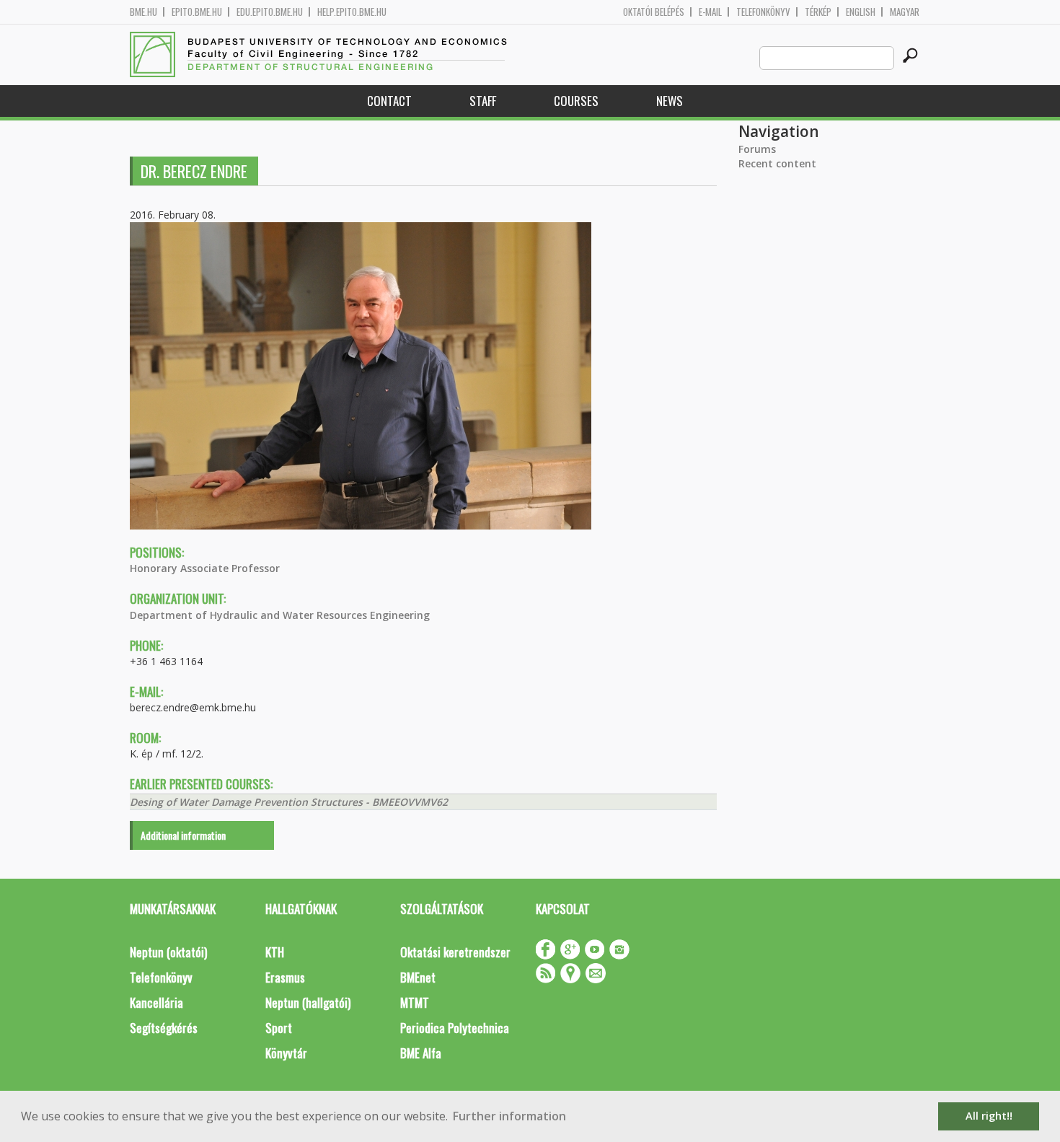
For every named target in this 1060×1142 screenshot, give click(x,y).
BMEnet (418, 977)
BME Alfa (420, 1053)
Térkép (818, 12)
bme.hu (143, 12)
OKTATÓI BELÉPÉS (653, 12)
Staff (482, 101)
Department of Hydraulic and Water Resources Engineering (280, 615)
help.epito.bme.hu (352, 12)
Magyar (904, 12)
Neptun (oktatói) (168, 952)
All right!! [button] (989, 1116)
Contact (389, 101)
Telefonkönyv (763, 12)
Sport (278, 1028)
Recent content (777, 163)
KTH (274, 952)
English (860, 12)
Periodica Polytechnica (454, 1028)
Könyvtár (286, 1053)
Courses (576, 101)
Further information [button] (509, 1116)
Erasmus (285, 977)
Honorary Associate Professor (205, 568)
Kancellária (156, 1002)
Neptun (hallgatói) (307, 1002)
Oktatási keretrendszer (455, 952)
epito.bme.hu (197, 12)
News (669, 101)
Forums (757, 149)
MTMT (414, 1002)
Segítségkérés (164, 1028)
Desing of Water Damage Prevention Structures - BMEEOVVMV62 (289, 802)
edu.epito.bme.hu (270, 12)
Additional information (183, 835)
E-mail (710, 12)
